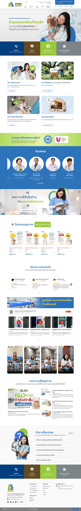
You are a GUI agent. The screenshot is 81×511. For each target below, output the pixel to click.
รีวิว (56, 6)
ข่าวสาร (66, 6)
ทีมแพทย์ (37, 6)
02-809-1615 (20, 497)
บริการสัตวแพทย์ (33, 486)
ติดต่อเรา (71, 6)
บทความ (61, 6)
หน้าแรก (25, 6)
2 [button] (40, 340)
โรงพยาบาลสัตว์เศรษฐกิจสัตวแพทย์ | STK (25, 311)
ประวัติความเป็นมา (46, 486)
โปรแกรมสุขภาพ (49, 6)
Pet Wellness (33, 488)
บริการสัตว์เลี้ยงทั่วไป (34, 490)
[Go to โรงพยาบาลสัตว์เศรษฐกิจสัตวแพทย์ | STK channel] (11, 311)
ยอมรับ (75, 509)
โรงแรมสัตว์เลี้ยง (33, 492)
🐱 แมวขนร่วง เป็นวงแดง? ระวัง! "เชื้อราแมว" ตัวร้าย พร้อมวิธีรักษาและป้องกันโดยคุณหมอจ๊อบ (19, 329)
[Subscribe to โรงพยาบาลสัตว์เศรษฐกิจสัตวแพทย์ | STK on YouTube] (68, 311)
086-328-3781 (64, 1)
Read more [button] (14, 287)
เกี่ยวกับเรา (31, 6)
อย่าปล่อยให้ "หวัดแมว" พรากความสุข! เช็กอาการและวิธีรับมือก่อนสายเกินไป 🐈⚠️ (62, 329)
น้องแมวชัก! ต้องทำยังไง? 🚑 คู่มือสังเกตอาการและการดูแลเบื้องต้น (40, 329)
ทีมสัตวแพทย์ (45, 488)
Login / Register (49, 2)
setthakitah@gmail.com (15, 499)
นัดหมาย (43, 2)
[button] (6, 25)
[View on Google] (13, 280)
